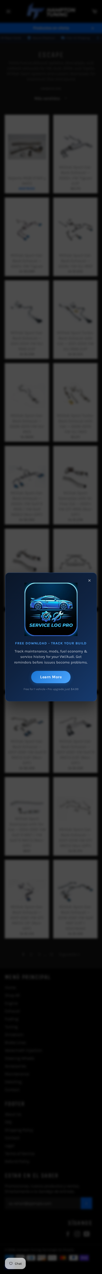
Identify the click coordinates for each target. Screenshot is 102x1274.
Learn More (51, 677)
